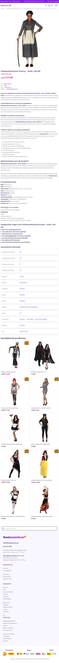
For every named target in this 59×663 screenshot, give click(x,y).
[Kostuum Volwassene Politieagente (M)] (44, 427)
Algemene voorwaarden (9, 634)
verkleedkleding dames (7, 112)
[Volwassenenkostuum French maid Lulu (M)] (14, 427)
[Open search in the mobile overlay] (29, 528)
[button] (56, 5)
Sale (4, 615)
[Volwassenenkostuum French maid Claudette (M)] (14, 500)
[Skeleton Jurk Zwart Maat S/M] (14, 355)
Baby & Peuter (6, 602)
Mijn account (6, 574)
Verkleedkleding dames (28, 8)
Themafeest (6, 611)
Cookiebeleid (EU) (7, 638)
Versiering (5, 594)
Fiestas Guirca (7, 87)
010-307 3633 (7, 546)
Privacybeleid (6, 636)
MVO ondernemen (7, 630)
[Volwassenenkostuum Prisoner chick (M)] (44, 391)
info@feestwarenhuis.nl (11, 543)
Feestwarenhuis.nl (7, 126)
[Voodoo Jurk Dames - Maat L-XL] (14, 463)
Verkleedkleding (7, 599)
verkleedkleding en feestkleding (23, 112)
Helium (4, 589)
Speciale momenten (8, 607)
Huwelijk (5, 609)
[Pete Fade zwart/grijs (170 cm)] (44, 355)
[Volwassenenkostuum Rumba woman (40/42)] (44, 500)
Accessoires (6, 596)
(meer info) (21, 555)
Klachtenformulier (7, 579)
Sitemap (5, 625)
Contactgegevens (7, 570)
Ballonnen (5, 587)
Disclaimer (5, 641)
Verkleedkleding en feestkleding (13, 8)
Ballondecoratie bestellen (9, 621)
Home (2, 8)
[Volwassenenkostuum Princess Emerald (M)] (44, 463)
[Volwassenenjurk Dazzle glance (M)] (14, 391)
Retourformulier (7, 576)
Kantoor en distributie (8, 628)
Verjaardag (5, 605)
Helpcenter (5, 568)
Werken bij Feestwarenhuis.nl (10, 623)
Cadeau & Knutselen (8, 592)
